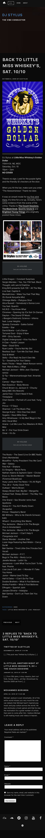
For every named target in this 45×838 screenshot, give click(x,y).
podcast (36, 610)
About (25, 3)
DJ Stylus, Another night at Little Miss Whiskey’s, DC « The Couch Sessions (21, 666)
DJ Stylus (12, 15)
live (30, 610)
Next (17, 622)
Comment (8, 737)
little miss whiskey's (17, 610)
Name (7, 766)
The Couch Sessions (28, 206)
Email (7, 775)
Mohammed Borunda (16, 690)
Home (19, 3)
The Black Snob (9, 209)
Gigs (16, 607)
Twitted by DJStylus (17, 647)
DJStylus (24, 79)
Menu (11, 3)
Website (7, 784)
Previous (8, 622)
